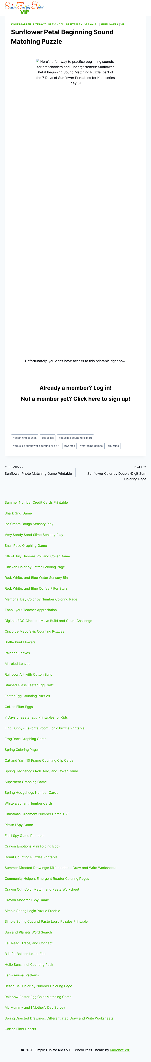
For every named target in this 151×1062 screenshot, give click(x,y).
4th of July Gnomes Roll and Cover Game (37, 556)
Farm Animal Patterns (22, 975)
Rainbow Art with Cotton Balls (28, 674)
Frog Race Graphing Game (25, 739)
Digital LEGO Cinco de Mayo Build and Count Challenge (48, 621)
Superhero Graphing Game (26, 782)
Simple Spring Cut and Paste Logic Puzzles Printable (46, 921)
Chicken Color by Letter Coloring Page (35, 567)
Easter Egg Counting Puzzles (27, 696)
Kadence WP (120, 1050)
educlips (47, 437)
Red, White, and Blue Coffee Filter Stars (36, 588)
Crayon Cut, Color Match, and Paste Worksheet (42, 889)
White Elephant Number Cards (29, 803)
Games (69, 445)
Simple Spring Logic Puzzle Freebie (32, 911)
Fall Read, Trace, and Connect (28, 943)
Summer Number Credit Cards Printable (36, 502)
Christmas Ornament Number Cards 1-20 (37, 814)
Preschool (56, 24)
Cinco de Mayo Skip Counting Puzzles (34, 631)
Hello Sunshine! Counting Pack (29, 965)
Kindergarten (21, 24)
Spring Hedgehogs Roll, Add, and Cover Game (41, 771)
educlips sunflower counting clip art (36, 445)
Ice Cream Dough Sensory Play (29, 524)
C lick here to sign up (100, 398)
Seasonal (91, 24)
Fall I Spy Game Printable (24, 836)
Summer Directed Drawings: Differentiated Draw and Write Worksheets (61, 868)
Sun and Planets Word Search (28, 932)
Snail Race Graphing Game (26, 546)
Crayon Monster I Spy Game (27, 900)
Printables (74, 24)
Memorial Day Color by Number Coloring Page (41, 599)
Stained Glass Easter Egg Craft (29, 685)
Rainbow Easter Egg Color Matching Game (38, 997)
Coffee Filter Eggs (19, 707)
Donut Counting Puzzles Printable (31, 857)
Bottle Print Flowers (20, 642)
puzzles (113, 445)
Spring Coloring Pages (22, 750)
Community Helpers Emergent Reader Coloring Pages (47, 879)
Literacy (39, 24)
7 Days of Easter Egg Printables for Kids (36, 717)
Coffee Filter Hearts (20, 1029)
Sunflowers (109, 24)
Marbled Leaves (17, 664)
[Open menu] (142, 8)
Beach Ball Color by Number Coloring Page (38, 986)
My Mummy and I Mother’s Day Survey (35, 1007)
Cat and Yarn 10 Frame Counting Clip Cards (39, 760)
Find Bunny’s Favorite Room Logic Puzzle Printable (45, 728)
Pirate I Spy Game (19, 825)
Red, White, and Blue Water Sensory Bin (36, 578)
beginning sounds (25, 437)
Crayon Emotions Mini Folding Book (32, 846)
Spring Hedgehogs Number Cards (31, 793)
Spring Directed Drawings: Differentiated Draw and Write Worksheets (59, 1018)
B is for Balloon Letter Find (26, 954)
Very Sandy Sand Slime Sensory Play (34, 535)
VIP (123, 24)
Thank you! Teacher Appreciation (31, 610)
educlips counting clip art (75, 437)
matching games (91, 445)
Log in (101, 387)
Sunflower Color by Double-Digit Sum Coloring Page (116, 473)
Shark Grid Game (18, 513)
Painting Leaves (17, 653)
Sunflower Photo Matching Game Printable (38, 470)
